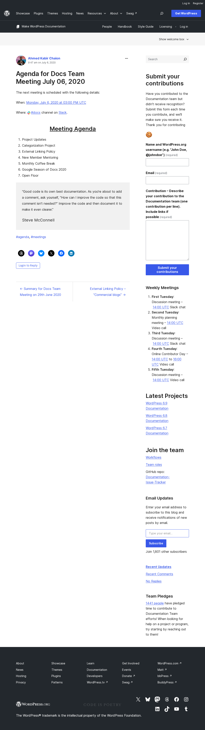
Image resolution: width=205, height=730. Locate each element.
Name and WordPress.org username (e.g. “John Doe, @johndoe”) (166, 149)
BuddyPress (167, 682)
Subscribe (156, 543)
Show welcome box (171, 39)
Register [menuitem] (198, 3)
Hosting (21, 676)
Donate (128, 676)
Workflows (153, 457)
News (19, 669)
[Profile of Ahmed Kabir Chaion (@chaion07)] (21, 61)
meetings (38, 237)
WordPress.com (170, 663)
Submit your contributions (167, 270)
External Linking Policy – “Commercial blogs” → (108, 292)
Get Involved (130, 663)
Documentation (97, 669)
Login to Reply (28, 265)
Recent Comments (159, 574)
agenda (22, 237)
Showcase (58, 663)
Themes (56, 669)
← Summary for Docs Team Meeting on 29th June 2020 (40, 292)
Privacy (21, 682)
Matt (162, 669)
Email (156, 173)
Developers (94, 676)
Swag (127, 682)
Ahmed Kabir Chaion (44, 58)
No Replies (154, 581)
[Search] (185, 59)
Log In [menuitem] (186, 3)
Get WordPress (186, 13)
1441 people (155, 603)
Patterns (57, 682)
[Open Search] (161, 13)
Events (126, 669)
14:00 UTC (161, 307)
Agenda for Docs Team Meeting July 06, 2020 (50, 77)
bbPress (165, 676)
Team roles (154, 465)
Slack (63, 112)
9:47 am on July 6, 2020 (42, 62)
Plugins (56, 676)
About (20, 663)
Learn (90, 663)
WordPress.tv (97, 682)
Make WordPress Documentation (43, 26)
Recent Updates (158, 567)
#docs (35, 112)
